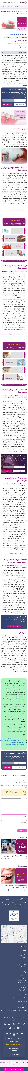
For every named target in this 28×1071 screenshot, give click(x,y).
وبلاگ (24, 985)
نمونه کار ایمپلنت (21, 952)
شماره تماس (23, 822)
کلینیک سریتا (24, 11)
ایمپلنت (24, 950)
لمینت (24, 957)
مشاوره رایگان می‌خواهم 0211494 (14, 1069)
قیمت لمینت (22, 962)
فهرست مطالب (22, 52)
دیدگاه (24, 798)
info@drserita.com (21, 1007)
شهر (12, 98)
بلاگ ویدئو (23, 987)
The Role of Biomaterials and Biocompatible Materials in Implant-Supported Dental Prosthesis (15, 745)
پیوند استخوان (21, 427)
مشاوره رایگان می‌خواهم (14, 626)
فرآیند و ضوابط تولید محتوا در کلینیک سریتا (14, 699)
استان (24, 98)
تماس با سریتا (23, 978)
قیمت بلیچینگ (21, 967)
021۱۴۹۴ (23, 1005)
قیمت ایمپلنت (22, 955)
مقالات (19, 11)
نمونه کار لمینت (21, 960)
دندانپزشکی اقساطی (21, 983)
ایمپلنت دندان (23, 132)
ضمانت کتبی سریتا (22, 980)
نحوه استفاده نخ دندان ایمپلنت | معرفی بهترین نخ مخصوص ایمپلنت (16, 886)
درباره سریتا (23, 976)
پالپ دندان (8, 648)
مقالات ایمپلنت (13, 11)
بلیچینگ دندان (22, 964)
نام (25, 816)
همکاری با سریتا (22, 990)
